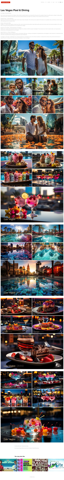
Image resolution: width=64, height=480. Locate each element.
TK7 (45, 2)
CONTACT (48, 2)
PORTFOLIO (42, 2)
